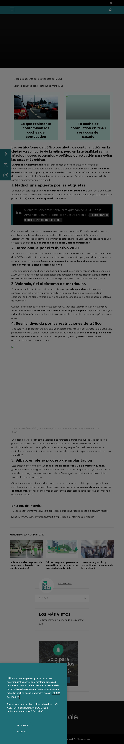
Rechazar (22, 725)
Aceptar (22, 732)
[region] (33, 703)
